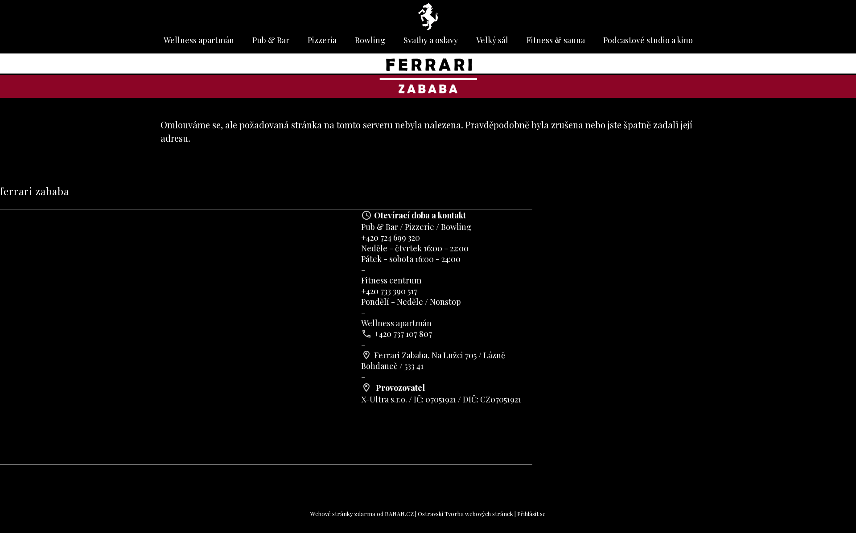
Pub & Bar (270, 40)
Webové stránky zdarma (342, 513)
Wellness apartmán (199, 40)
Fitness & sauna (556, 40)
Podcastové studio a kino (648, 40)
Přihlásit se (531, 513)
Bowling (370, 40)
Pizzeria (322, 40)
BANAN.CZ (399, 513)
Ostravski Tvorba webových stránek (465, 513)
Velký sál (492, 40)
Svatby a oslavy (430, 40)
